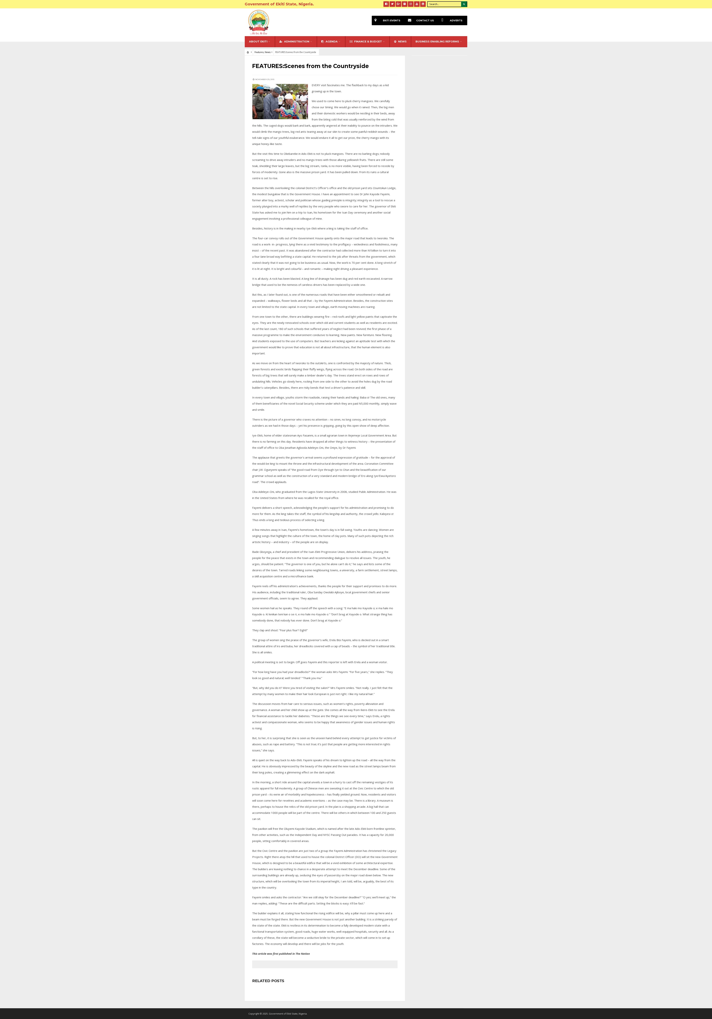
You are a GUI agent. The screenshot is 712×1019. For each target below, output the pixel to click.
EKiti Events (391, 20)
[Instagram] (410, 4)
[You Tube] (417, 4)
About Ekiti (258, 41)
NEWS (402, 41)
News (268, 52)
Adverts (456, 20)
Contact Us (425, 20)
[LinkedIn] (423, 4)
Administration (296, 41)
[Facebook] (386, 4)
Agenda (331, 41)
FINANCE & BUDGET (367, 41)
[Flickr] (404, 4)
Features (259, 52)
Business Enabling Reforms (437, 41)
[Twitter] (392, 4)
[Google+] (398, 4)
